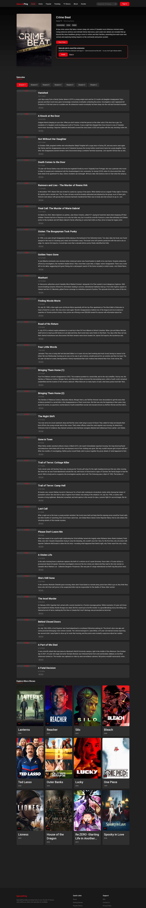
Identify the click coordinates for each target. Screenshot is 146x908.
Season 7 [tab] (22, 85)
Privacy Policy (107, 906)
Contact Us (106, 902)
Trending (57, 4)
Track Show (61, 42)
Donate (33, 4)
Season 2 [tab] (81, 85)
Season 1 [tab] (93, 85)
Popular (48, 4)
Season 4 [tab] (58, 85)
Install (63, 54)
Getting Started (78, 902)
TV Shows (67, 4)
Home (40, 4)
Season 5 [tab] (46, 85)
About (76, 4)
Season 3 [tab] (69, 85)
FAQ (104, 899)
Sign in (124, 4)
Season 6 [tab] (34, 85)
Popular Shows (77, 906)
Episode (22, 4)
